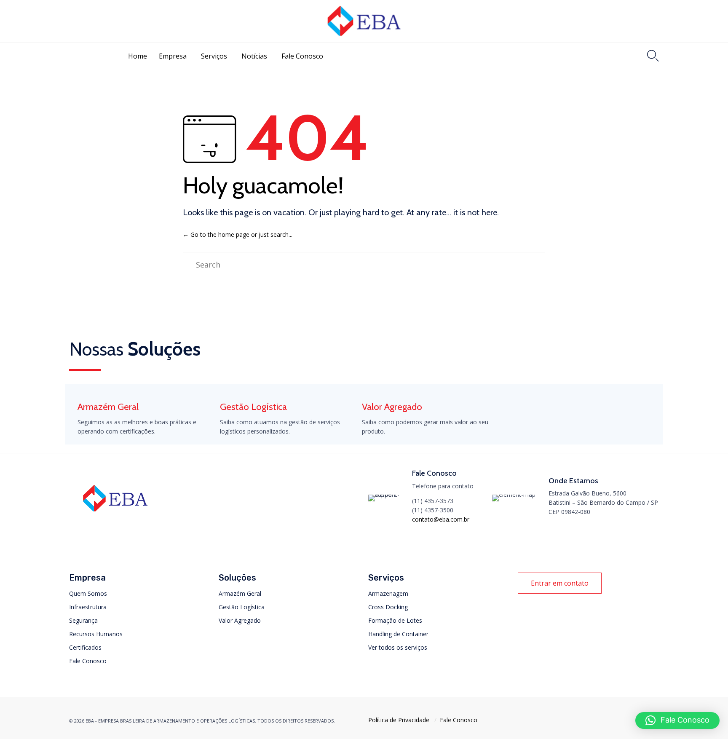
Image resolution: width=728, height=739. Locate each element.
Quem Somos (88, 593)
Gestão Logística (242, 607)
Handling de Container (398, 634)
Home (137, 56)
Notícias (254, 56)
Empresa (173, 56)
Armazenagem (388, 593)
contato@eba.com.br (440, 519)
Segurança (83, 620)
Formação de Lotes (395, 620)
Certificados (85, 647)
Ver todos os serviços (397, 647)
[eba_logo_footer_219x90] (115, 515)
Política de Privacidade (398, 720)
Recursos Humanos (96, 634)
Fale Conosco (302, 56)
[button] (560, 583)
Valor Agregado (240, 620)
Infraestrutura (88, 607)
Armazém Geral (240, 593)
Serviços (214, 56)
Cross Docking (388, 607)
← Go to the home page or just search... (237, 234)
